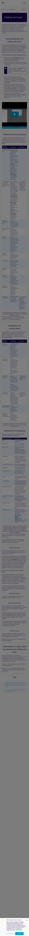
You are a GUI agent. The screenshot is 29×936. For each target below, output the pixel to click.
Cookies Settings (10, 933)
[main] (14, 927)
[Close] (26, 920)
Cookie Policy (19, 930)
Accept (19, 933)
